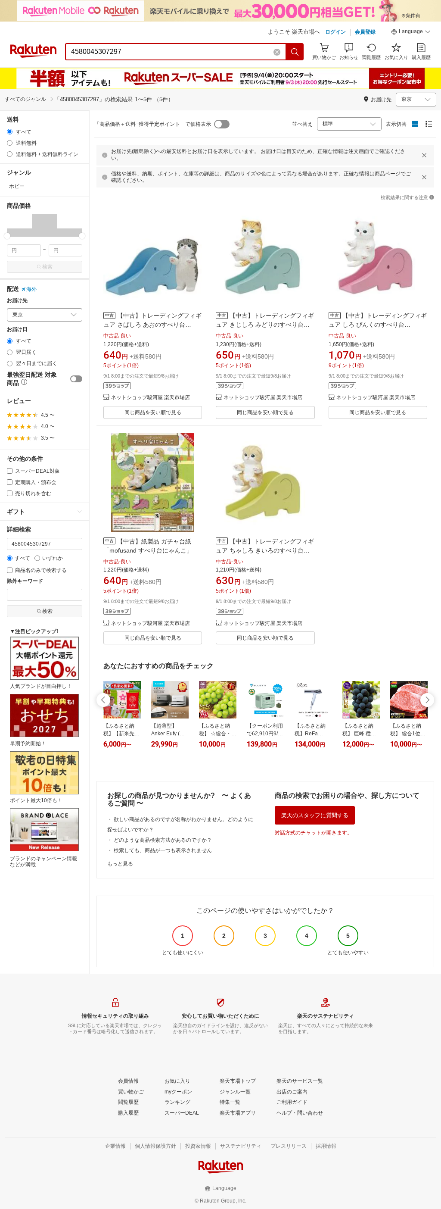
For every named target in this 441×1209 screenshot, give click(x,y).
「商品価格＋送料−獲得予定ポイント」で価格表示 (152, 124)
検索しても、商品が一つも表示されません (163, 850)
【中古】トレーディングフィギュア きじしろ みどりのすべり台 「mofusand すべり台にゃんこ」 (265, 324)
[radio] (9, 131)
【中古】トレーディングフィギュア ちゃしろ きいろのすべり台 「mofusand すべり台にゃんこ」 (265, 550)
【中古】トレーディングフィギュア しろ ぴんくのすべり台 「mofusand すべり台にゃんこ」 (378, 324)
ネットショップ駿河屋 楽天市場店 (150, 397)
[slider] (7, 236)
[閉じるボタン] (424, 155)
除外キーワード (25, 581)
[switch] (76, 378)
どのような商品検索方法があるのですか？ (163, 840)
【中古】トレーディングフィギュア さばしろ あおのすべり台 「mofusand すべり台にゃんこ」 (152, 324)
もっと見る (120, 864)
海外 (31, 289)
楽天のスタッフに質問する (314, 815)
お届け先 (17, 300)
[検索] (295, 51)
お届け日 (17, 329)
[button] (411, 33)
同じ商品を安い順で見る (152, 412)
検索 (47, 267)
